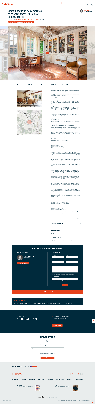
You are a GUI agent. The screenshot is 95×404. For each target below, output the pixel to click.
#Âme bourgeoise (23, 19)
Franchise (24, 379)
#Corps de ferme (30, 19)
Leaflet (24, 134)
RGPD (80, 400)
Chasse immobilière (60, 379)
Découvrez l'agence (57, 325)
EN (92, 2)
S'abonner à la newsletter (47, 358)
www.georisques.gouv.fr (54, 241)
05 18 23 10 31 (56, 320)
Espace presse (32, 379)
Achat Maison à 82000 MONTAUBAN (52, 303)
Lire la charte (56, 276)
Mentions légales (85, 400)
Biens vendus (69, 379)
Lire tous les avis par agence (17, 368)
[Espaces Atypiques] (7, 5)
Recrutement (50, 379)
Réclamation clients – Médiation (72, 400)
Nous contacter (15, 379)
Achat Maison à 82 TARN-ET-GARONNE (38, 303)
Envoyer (65, 285)
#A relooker (17, 19)
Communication (41, 379)
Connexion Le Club (79, 379)
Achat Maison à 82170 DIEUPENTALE (66, 303)
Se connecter (57, 390)
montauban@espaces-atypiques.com (60, 321)
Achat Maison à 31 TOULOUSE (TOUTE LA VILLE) (22, 303)
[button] (29, 122)
